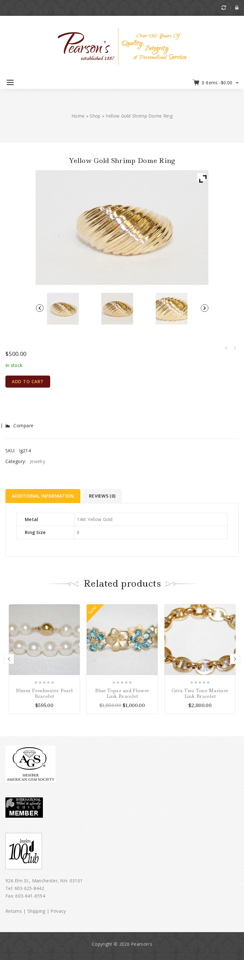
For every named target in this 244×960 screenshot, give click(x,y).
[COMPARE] (74, 619)
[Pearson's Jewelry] (122, 46)
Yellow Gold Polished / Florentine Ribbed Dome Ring (226, 348)
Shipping (36, 911)
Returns (13, 911)
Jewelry (37, 461)
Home (78, 116)
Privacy (58, 911)
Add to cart (28, 381)
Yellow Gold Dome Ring (234, 348)
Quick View (74, 629)
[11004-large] (171, 309)
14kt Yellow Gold (95, 519)
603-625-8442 (29, 888)
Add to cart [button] (74, 609)
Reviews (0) (102, 496)
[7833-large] (117, 309)
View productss (152, 609)
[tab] (43, 496)
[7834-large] (62, 309)
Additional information (43, 496)
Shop (95, 116)
